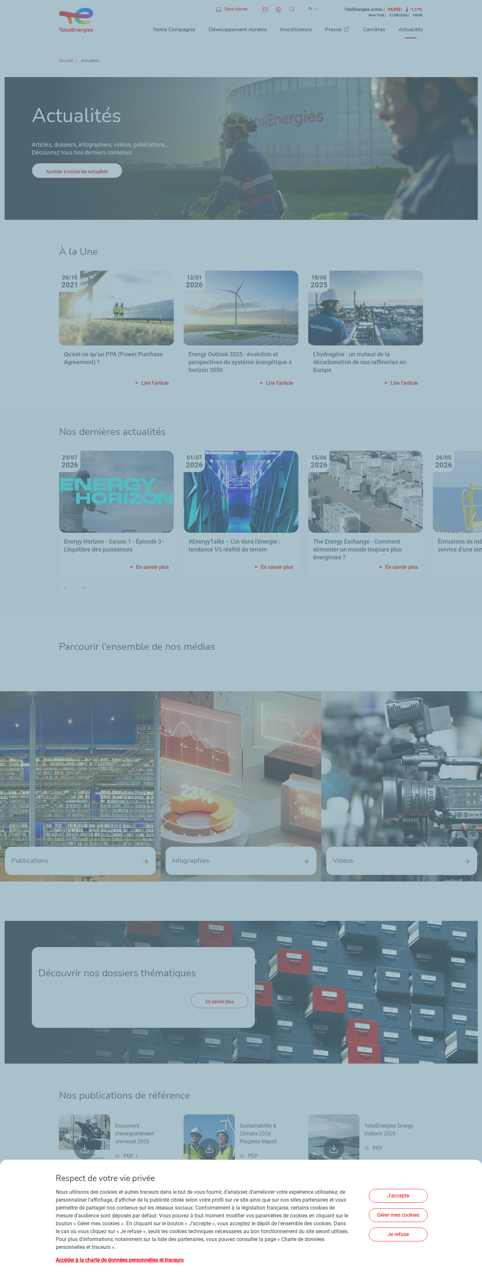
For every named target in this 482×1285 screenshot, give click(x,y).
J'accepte (398, 1195)
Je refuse (398, 1234)
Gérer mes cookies (398, 1215)
